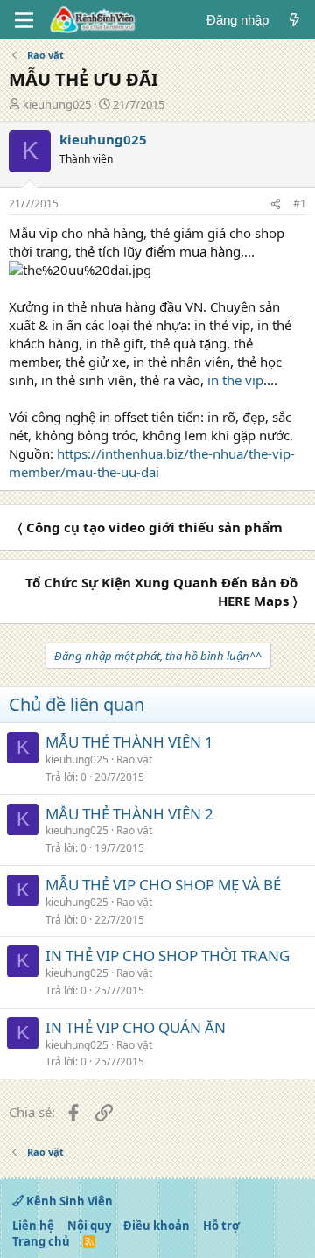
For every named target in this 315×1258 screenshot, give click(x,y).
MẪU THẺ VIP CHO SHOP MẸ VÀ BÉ (163, 885)
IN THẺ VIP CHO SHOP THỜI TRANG (168, 955)
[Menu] (24, 20)
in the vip (235, 380)
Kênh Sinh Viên (68, 1201)
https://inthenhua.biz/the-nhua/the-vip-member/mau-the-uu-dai (152, 463)
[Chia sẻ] (275, 204)
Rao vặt (134, 759)
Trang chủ (41, 1241)
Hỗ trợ (221, 1225)
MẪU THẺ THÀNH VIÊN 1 (130, 742)
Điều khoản (156, 1225)
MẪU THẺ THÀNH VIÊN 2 (130, 814)
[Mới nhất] (294, 20)
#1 (299, 203)
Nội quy (89, 1225)
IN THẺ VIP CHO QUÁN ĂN (136, 1027)
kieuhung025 (57, 104)
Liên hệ (33, 1225)
